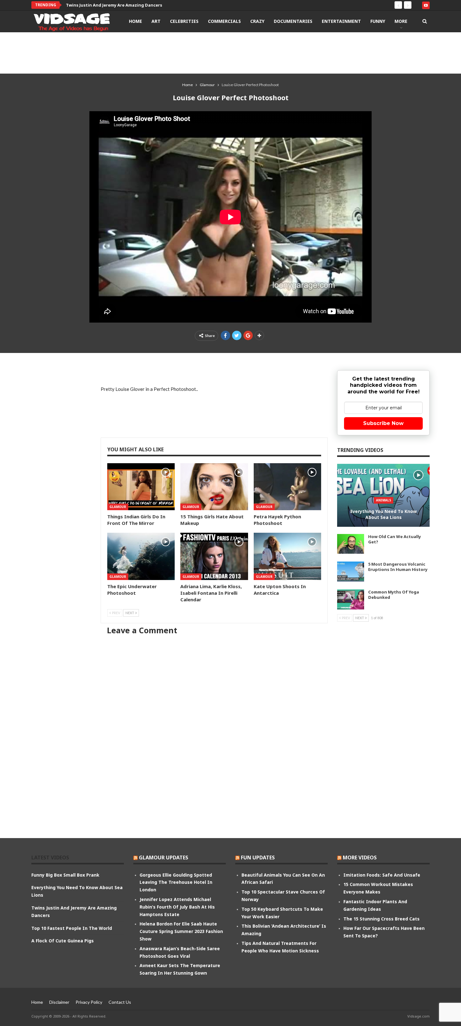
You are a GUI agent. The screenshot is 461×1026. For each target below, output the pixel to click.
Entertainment (341, 21)
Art (156, 21)
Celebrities (184, 21)
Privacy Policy (89, 1002)
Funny (377, 21)
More (401, 21)
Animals (383, 500)
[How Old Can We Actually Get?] (350, 544)
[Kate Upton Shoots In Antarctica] (287, 556)
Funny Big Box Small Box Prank (65, 875)
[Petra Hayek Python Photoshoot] (287, 486)
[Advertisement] (230, 53)
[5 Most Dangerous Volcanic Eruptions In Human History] (350, 572)
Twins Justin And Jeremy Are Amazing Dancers (114, 5)
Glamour (117, 507)
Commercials (224, 21)
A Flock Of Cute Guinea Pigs (62, 941)
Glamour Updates (163, 857)
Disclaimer (59, 1002)
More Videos (360, 857)
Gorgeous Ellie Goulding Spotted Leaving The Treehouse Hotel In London (176, 882)
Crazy (257, 21)
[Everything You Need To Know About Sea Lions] (383, 495)
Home (135, 21)
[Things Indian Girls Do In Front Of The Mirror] (141, 486)
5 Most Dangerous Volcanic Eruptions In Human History (397, 566)
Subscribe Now (383, 423)
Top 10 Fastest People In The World (71, 928)
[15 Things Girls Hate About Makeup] (214, 486)
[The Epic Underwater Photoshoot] (141, 556)
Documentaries (293, 21)
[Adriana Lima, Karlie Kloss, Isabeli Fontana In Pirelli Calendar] (214, 556)
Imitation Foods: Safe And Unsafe (381, 875)
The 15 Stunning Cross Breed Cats (381, 919)
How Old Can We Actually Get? (394, 539)
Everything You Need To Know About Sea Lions (383, 514)
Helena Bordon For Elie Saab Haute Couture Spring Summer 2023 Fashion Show (181, 931)
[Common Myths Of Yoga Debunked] (350, 599)
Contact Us (120, 1002)
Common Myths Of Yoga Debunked (393, 594)
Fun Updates (258, 857)
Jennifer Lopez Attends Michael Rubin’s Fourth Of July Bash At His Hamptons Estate (177, 906)
